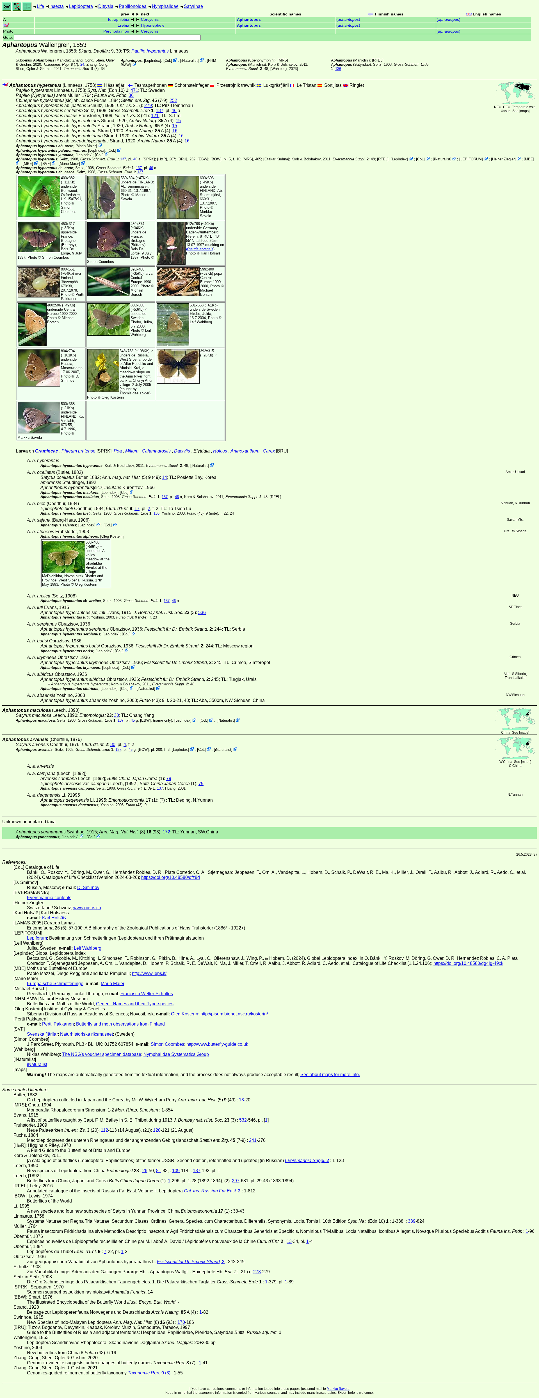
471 (134, 90)
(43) (195, 513)
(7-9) (144, 100)
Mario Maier (86, 146)
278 (257, 1271)
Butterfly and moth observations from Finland (120, 1024)
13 (241, 1099)
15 (178, 120)
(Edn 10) (107, 90)
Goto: (8, 37)
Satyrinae (193, 6)
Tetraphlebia (118, 19)
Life (40, 6)
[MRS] (283, 60)
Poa (118, 451)
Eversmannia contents (49, 897)
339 (411, 1221)
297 (235, 1180)
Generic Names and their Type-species (134, 1003)
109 (176, 1170)
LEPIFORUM (471, 159)
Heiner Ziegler (503, 159)
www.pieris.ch (87, 907)
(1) (132, 800)
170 (181, 1322)
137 (159, 110)
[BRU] (182, 159)
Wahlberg (279, 69)
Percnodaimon (116, 31)
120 (157, 1130)
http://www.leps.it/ (149, 973)
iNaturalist (189, 60)
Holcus (220, 451)
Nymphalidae (165, 6)
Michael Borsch (137, 292)
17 (137, 508)
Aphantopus (249, 19)
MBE (529, 159)
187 (196, 1170)
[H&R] (162, 159)
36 (131, 95)
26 (144, 1170)
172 (166, 831)
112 (104, 1130)
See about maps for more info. (330, 1074)
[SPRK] (149, 159)
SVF (46, 164)
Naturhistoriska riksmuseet (86, 1034)
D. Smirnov (70, 378)
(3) (81, 69)
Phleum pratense (78, 451)
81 (158, 1170)
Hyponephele (153, 25)
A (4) (151, 120)
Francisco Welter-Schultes (146, 993)
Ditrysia (105, 6)
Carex (269, 451)
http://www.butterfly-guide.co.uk (217, 1044)
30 (116, 715)
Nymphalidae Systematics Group (176, 1054)
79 (168, 778)
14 (164, 477)
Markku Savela (338, 1389)
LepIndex (152, 60)
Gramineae (46, 451)
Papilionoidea (133, 6)
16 (174, 130)
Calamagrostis (156, 451)
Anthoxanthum (244, 451)
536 (202, 612)
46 (174, 110)
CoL (168, 60)
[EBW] (203, 159)
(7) (60, 64)
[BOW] (216, 159)
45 (133, 720)
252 (173, 100)
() (348, 19)
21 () (129, 105)
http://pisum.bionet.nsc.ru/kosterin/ (234, 1013)
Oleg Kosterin (113, 397)
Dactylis (182, 451)
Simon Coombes (68, 209)
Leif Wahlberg (141, 332)
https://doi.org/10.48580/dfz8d (170, 877)
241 (253, 1140)
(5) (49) (131, 477)
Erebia (123, 25)
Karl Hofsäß (210, 253)
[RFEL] (377, 60)
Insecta (56, 6)
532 (243, 1120)
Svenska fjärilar (42, 1034)
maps (524, 111)
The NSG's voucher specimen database (101, 1054)
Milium (131, 451)
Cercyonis (150, 19)
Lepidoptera (81, 6)
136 (338, 69)
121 (155, 115)
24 (82, 64)
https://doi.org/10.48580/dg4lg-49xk (468, 963)
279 (148, 105)
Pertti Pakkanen (72, 296)
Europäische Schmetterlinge (55, 983)
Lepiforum (37, 938)
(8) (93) (129, 831)
